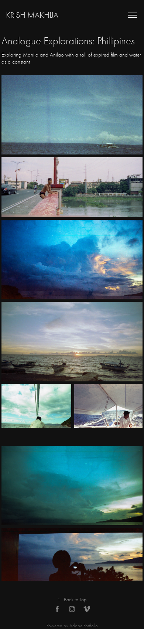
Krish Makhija (32, 15)
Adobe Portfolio (83, 625)
